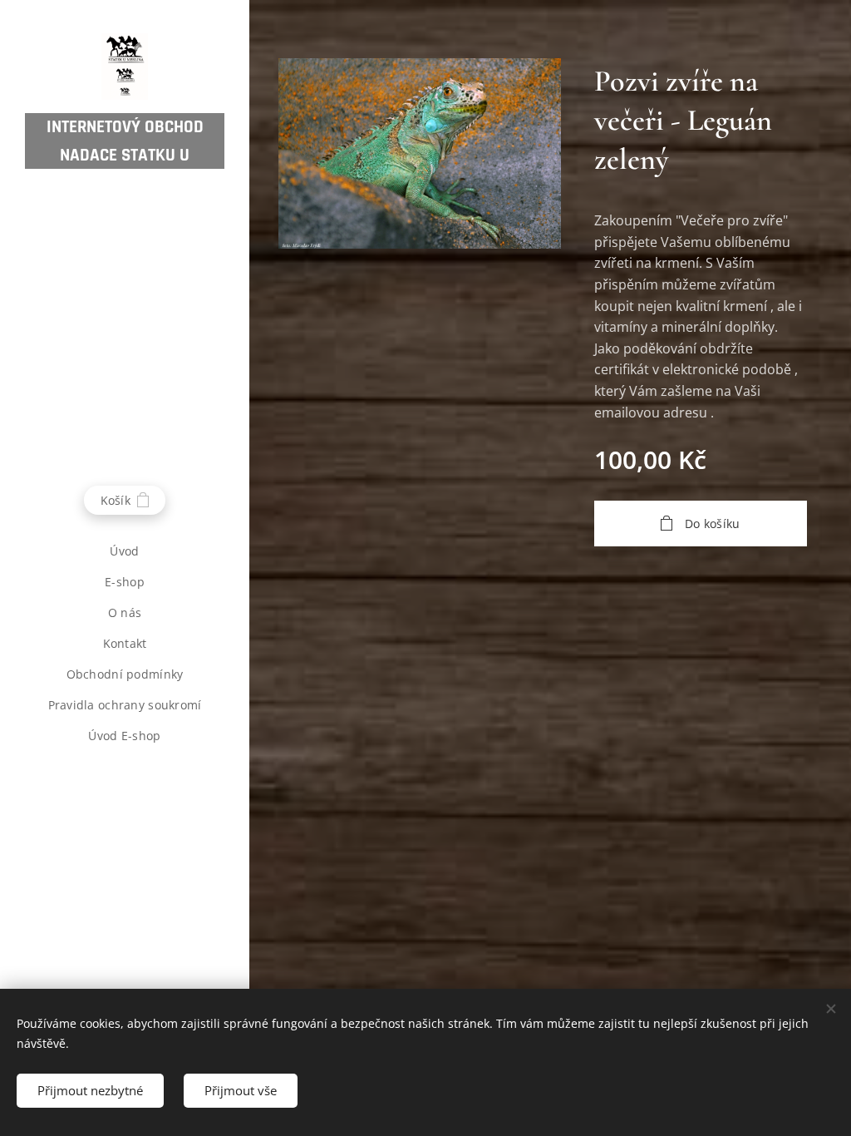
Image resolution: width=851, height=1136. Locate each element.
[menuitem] (124, 551)
